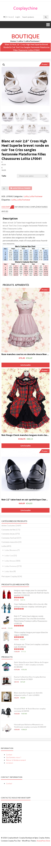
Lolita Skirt (9, 571)
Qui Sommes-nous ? (13, 757)
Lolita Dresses (10, 561)
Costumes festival (8, 538)
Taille (3, 176)
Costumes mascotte (9, 542)
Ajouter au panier (21, 188)
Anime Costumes (8, 525)
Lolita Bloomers (11, 550)
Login (17, 17)
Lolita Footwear (31, 41)
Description (7, 207)
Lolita (20, 41)
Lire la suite (26, 365)
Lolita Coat (9, 555)
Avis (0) (4, 211)
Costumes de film (8, 529)
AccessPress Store (43, 841)
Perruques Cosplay (9, 576)
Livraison (9, 763)
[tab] (7, 207)
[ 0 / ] (9, 17)
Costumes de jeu (8, 534)
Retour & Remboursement (16, 760)
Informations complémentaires (31, 207)
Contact (9, 755)
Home (13, 41)
